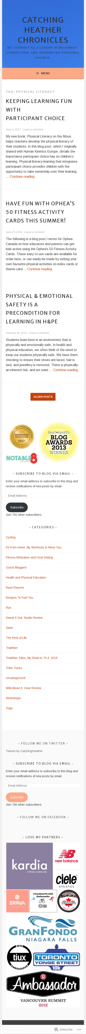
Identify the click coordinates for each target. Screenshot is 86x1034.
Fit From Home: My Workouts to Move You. (34, 547)
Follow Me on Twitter (43, 743)
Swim (9, 627)
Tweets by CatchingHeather (24, 751)
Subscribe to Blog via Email (43, 474)
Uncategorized (15, 678)
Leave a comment (33, 129)
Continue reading (22, 176)
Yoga (9, 708)
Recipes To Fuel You (19, 597)
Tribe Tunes (14, 668)
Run (8, 607)
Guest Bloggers (16, 567)
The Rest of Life (16, 637)
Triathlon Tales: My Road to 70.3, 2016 (31, 658)
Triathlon (12, 647)
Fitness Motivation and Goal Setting (29, 557)
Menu (45, 73)
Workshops (13, 698)
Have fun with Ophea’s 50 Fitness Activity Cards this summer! (40, 212)
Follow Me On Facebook (43, 817)
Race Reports (15, 587)
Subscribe (17, 507)
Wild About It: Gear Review (23, 688)
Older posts (43, 396)
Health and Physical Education (26, 577)
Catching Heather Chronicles (43, 30)
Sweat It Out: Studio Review (24, 617)
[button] (21, 437)
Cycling (10, 537)
